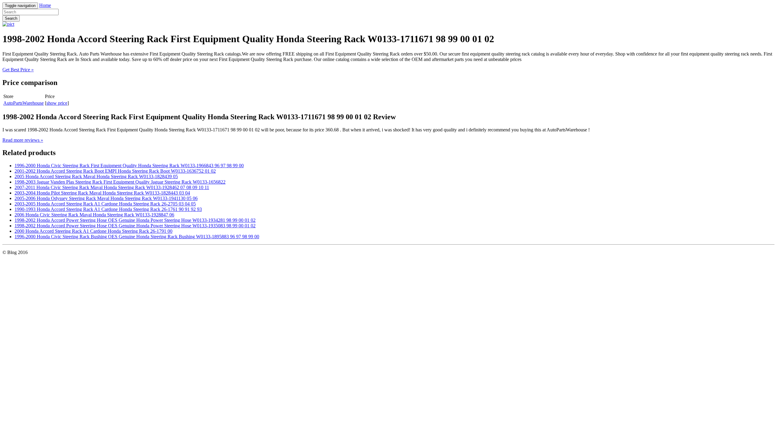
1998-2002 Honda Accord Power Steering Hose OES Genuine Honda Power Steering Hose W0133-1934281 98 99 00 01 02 (135, 220)
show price (56, 103)
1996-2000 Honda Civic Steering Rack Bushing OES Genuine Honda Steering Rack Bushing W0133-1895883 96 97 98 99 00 (137, 236)
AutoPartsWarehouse (23, 103)
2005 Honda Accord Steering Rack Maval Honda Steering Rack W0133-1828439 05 (96, 176)
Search (11, 18)
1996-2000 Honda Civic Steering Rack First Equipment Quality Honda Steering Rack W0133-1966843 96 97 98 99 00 (129, 165)
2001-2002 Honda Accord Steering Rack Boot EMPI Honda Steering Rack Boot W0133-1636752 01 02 (115, 171)
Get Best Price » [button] (18, 69)
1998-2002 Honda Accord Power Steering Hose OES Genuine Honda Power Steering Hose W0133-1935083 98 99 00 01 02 (135, 225)
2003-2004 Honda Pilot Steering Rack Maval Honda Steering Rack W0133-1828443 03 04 (102, 192)
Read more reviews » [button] (22, 140)
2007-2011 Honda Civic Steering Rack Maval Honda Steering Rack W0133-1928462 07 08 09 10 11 (112, 187)
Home (45, 5)
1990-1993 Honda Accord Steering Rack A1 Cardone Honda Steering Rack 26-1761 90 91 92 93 (108, 209)
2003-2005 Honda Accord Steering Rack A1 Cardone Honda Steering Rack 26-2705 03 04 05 (105, 203)
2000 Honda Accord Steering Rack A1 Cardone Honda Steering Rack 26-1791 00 (93, 231)
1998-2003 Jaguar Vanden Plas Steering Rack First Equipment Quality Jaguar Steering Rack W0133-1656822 (120, 182)
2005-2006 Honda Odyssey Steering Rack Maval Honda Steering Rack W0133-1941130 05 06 (106, 198)
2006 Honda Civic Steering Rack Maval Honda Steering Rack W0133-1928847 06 (94, 214)
